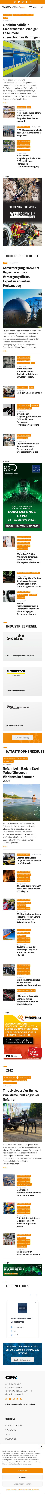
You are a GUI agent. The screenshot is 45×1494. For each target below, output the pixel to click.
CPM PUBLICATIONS (13, 1425)
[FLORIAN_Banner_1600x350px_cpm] (22, 185)
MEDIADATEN (11, 1438)
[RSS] (21, 1399)
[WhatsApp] (6, 1399)
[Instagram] (14, 1399)
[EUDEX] (22, 530)
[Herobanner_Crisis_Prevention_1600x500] (22, 1275)
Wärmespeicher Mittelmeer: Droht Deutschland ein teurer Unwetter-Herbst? (27, 372)
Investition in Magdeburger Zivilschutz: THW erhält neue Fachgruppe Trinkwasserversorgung (29, 161)
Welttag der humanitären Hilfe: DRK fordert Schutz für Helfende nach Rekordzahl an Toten (29, 918)
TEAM (7, 1434)
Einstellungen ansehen (22, 1483)
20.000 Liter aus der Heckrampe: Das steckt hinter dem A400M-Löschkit (27, 951)
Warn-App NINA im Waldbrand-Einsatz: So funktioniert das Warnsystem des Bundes (28, 558)
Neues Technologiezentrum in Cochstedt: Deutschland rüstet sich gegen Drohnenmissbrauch (28, 608)
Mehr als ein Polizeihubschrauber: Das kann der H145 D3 (29, 1192)
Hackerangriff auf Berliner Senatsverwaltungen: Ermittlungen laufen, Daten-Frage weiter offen (29, 582)
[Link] (22, 654)
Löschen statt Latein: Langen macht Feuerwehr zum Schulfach (29, 860)
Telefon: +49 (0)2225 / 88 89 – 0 (18, 1390)
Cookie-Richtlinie (11, 1489)
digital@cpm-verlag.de (14, 1394)
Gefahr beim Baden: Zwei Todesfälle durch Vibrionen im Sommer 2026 (21, 774)
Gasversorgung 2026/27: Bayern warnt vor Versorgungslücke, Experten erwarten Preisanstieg (21, 276)
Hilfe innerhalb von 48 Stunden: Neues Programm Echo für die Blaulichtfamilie (27, 1000)
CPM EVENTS (10, 1429)
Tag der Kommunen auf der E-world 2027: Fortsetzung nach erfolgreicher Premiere (28, 447)
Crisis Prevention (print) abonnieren (20, 1404)
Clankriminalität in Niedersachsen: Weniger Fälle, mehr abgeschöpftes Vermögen (21, 31)
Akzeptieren (22, 1470)
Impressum (35, 1489)
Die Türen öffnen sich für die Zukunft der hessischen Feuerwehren (29, 982)
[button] (41, 1446)
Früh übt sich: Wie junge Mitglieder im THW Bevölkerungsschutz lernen (28, 1222)
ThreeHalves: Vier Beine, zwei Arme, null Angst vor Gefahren (21, 1095)
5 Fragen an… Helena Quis (29, 392)
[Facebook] (10, 1399)
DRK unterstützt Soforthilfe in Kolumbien (28, 1253)
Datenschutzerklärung (24, 1489)
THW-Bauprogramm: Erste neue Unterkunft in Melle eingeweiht (29, 132)
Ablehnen (22, 1477)
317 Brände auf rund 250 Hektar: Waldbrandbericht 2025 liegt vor (29, 888)
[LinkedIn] (17, 1399)
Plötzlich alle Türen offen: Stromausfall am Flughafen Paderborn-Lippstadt (29, 117)
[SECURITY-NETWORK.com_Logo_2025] (13, 7)
